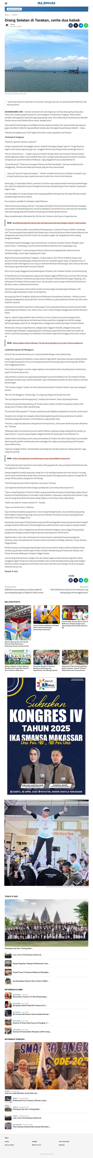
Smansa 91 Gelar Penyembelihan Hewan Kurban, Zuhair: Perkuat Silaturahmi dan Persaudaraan (74, 668)
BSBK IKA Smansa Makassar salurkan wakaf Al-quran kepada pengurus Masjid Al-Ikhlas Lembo (24, 590)
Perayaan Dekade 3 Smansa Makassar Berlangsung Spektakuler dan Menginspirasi (45, 668)
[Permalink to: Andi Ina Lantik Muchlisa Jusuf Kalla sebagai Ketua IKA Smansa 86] (46, 1065)
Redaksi (7, 1091)
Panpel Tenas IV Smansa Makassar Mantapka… (31, 972)
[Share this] (70, 25)
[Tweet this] (75, 25)
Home (7, 1142)
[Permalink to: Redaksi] (7, 25)
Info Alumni (16, 995)
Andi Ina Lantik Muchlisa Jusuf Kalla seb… (22, 1093)
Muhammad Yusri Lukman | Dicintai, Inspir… (30, 1100)
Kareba (34, 1142)
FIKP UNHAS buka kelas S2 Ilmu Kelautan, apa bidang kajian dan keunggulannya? (69, 590)
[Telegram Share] (81, 25)
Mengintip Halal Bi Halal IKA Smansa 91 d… (30, 1005)
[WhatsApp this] (86, 25)
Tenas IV (15, 1107)
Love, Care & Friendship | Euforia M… (28, 955)
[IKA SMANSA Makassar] (46, 3)
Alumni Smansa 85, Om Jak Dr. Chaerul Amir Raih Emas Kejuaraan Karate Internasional (17, 644)
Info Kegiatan (17, 1125)
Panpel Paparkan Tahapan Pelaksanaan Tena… (31, 963)
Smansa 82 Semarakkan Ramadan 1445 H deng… (32, 1032)
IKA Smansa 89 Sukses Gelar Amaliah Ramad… (31, 1014)
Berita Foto (36, 1145)
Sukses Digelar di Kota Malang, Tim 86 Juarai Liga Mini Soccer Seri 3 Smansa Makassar (17, 668)
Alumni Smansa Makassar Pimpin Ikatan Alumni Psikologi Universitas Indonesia (46, 627)
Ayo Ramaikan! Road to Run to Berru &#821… (31, 981)
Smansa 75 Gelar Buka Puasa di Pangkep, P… (31, 1023)
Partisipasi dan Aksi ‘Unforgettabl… (19, 948)
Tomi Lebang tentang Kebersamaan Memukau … (32, 1127)
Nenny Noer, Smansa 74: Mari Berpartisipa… (30, 997)
